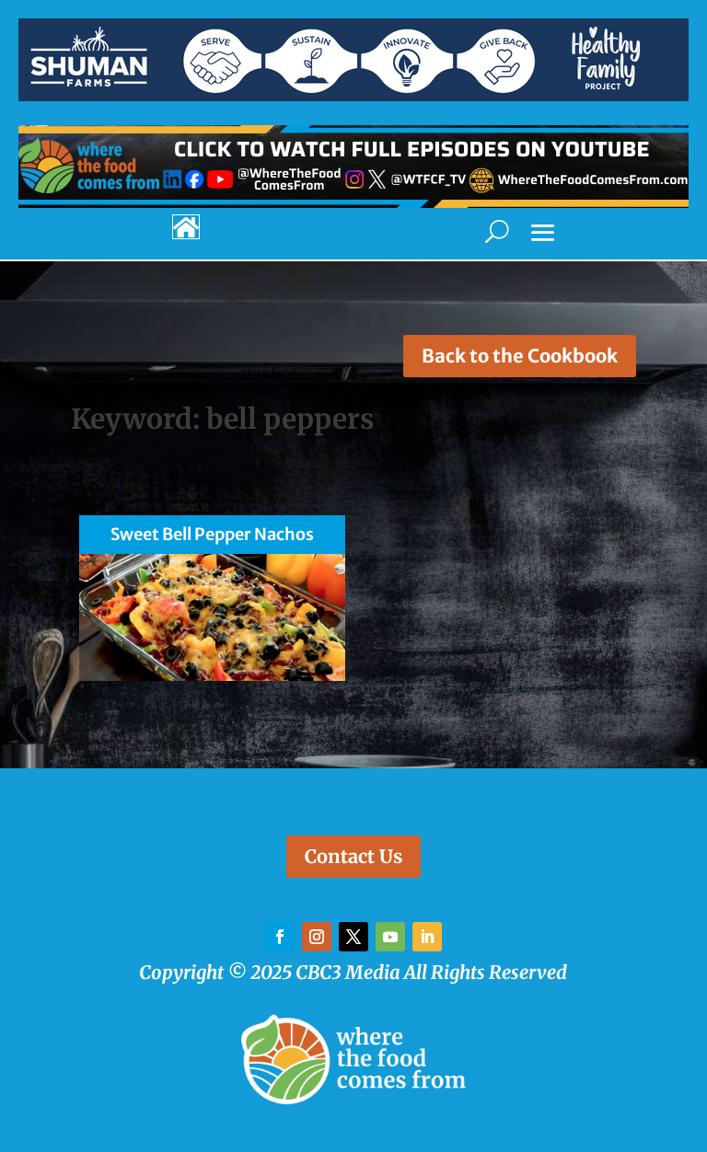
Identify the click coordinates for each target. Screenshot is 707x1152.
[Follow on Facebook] (280, 936)
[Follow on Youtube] (390, 936)
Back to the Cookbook (520, 355)
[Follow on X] (353, 936)
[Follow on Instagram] (316, 936)
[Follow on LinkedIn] (427, 936)
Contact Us (353, 856)
